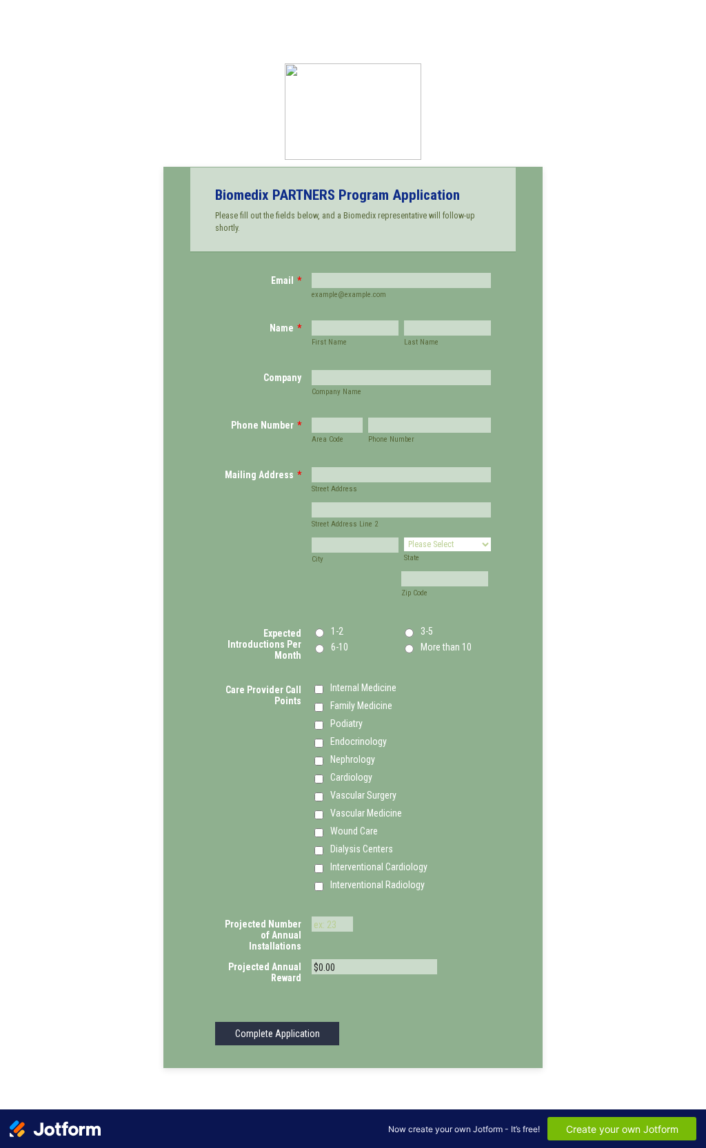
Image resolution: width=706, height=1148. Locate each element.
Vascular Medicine (366, 813)
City (317, 559)
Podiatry (346, 723)
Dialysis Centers (361, 848)
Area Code (327, 439)
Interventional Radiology (377, 884)
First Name (329, 342)
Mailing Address (263, 474)
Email (286, 280)
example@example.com (349, 294)
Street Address (334, 488)
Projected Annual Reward (264, 972)
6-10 (339, 647)
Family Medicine (361, 705)
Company (282, 377)
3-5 (427, 631)
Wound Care (354, 831)
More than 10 (446, 647)
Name (285, 328)
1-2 (337, 631)
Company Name (336, 391)
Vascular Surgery (363, 795)
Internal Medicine (363, 687)
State (411, 557)
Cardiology (351, 777)
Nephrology (352, 759)
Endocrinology (358, 741)
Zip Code (414, 592)
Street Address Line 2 (345, 524)
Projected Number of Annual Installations (263, 935)
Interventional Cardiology (378, 866)
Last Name (421, 342)
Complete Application (277, 1033)
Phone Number (266, 425)
